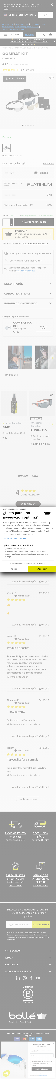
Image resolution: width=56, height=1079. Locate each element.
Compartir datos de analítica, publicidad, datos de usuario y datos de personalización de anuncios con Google (26, 554)
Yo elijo (14, 569)
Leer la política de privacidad (14, 538)
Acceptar (42, 569)
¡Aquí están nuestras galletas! (17, 549)
